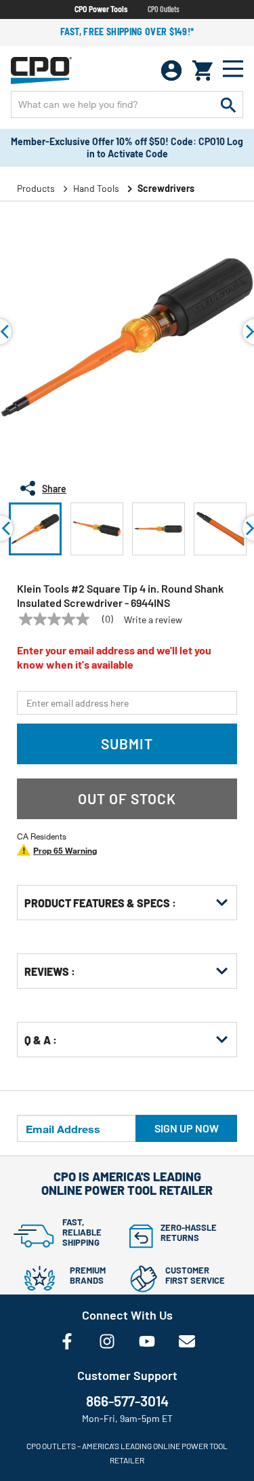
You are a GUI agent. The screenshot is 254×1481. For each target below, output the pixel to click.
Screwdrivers (165, 188)
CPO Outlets (163, 9)
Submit (127, 743)
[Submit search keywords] (228, 104)
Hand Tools (96, 188)
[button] (35, 529)
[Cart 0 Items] (202, 70)
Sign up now (186, 1128)
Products (36, 188)
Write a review (153, 620)
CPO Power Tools (101, 9)
